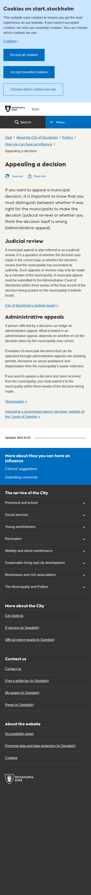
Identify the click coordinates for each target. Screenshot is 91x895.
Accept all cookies (24, 55)
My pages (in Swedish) (22, 693)
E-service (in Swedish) (22, 628)
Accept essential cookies (29, 72)
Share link (40, 176)
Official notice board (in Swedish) (30, 640)
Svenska (17, 176)
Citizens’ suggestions (21, 469)
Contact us (13, 669)
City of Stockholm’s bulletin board (30, 305)
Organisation (14, 401)
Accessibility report (19, 734)
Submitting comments (21, 477)
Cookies (9, 41)
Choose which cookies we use (33, 89)
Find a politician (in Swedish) (27, 681)
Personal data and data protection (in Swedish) (40, 746)
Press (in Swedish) (19, 705)
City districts (14, 616)
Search (26, 122)
